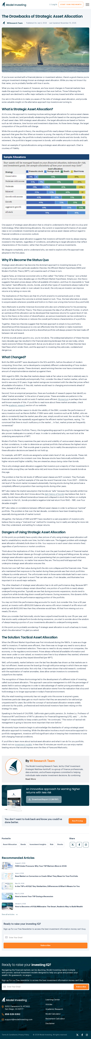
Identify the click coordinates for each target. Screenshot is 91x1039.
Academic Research (54, 1009)
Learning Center (53, 1000)
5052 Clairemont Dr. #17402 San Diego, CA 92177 (17, 1008)
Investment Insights (38, 844)
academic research (17, 405)
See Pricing (77, 821)
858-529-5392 (12, 1014)
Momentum (63, 399)
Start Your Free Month (71, 4)
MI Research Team (15, 23)
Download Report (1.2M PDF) (45, 799)
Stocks (60, 844)
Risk (51, 844)
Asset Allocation (10, 844)
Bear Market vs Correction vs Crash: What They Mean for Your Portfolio (46, 876)
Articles (49, 1004)
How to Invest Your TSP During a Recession (34, 896)
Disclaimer (50, 1023)
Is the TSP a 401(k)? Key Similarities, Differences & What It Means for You (47, 886)
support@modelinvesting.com (18, 1020)
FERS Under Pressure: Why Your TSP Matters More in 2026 (41, 866)
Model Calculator (53, 1014)
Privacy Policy (24, 1035)
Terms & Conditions (9, 1035)
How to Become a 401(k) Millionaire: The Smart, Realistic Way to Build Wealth (49, 907)
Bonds (23, 844)
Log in (54, 4)
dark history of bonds (54, 494)
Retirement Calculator (55, 1019)
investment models (23, 745)
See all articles (8, 914)
